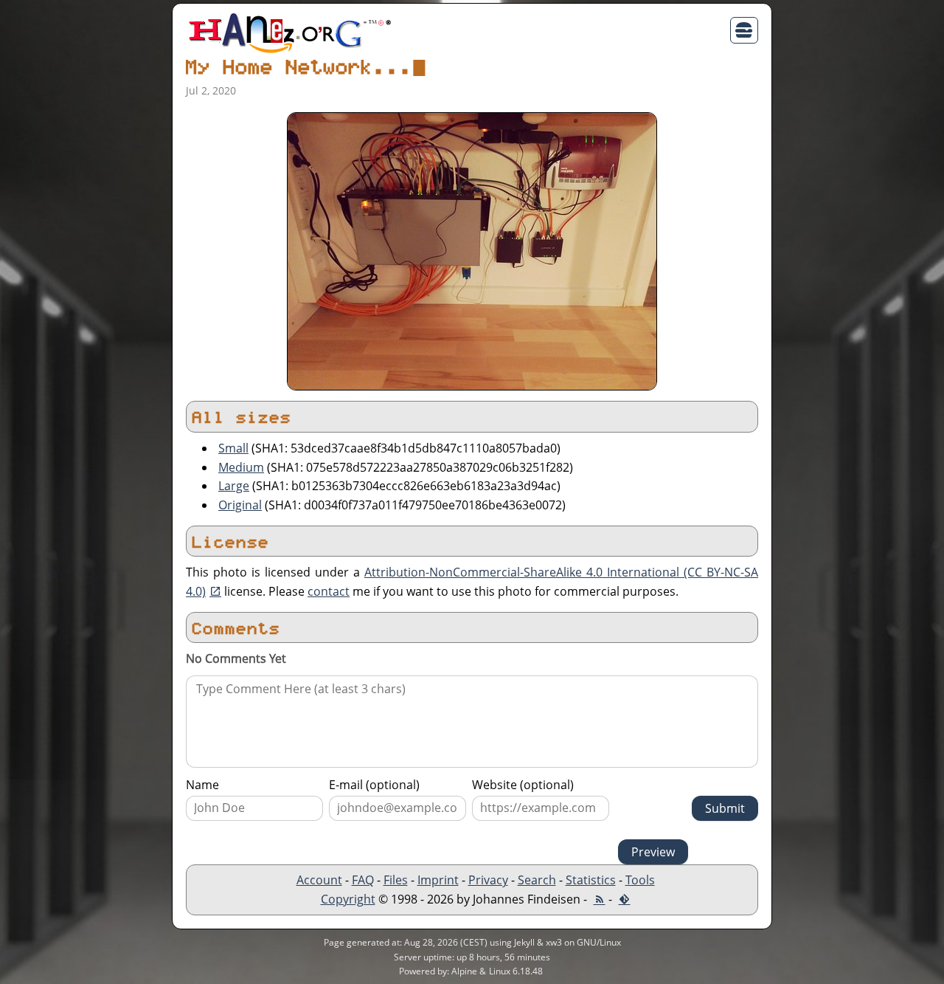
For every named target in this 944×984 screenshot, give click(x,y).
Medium (241, 467)
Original (240, 505)
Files (396, 880)
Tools (640, 880)
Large (233, 486)
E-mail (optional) (374, 785)
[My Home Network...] (472, 250)
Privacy (488, 880)
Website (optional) (523, 785)
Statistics (591, 880)
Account (319, 880)
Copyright (348, 899)
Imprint (438, 880)
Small (233, 448)
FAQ (363, 880)
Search (537, 880)
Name (202, 785)
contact (329, 591)
